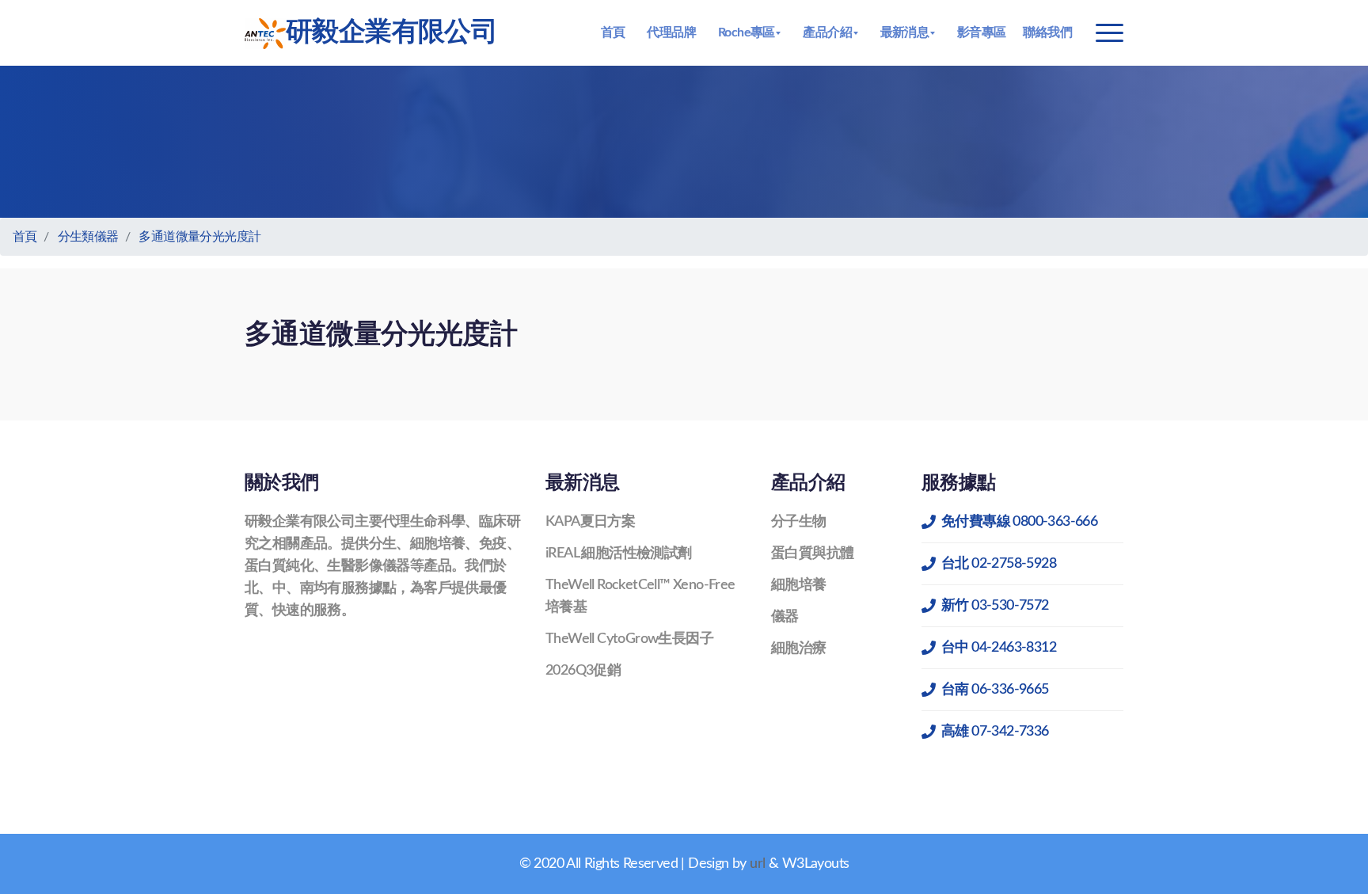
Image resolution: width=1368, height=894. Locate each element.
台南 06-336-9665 (995, 690)
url (757, 864)
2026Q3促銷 (583, 671)
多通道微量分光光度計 (199, 236)
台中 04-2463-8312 (998, 648)
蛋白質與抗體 (812, 553)
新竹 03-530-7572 (995, 606)
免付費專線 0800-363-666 (1019, 522)
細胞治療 (798, 648)
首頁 (613, 32)
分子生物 (798, 522)
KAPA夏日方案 (590, 522)
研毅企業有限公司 (391, 32)
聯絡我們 (1047, 32)
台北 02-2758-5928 (998, 564)
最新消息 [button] (904, 32)
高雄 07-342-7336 (995, 732)
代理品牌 (671, 32)
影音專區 (981, 32)
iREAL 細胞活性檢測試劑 (618, 553)
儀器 (785, 617)
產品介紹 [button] (827, 32)
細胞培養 (798, 585)
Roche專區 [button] (746, 32)
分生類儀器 (88, 236)
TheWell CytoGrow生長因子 (629, 639)
